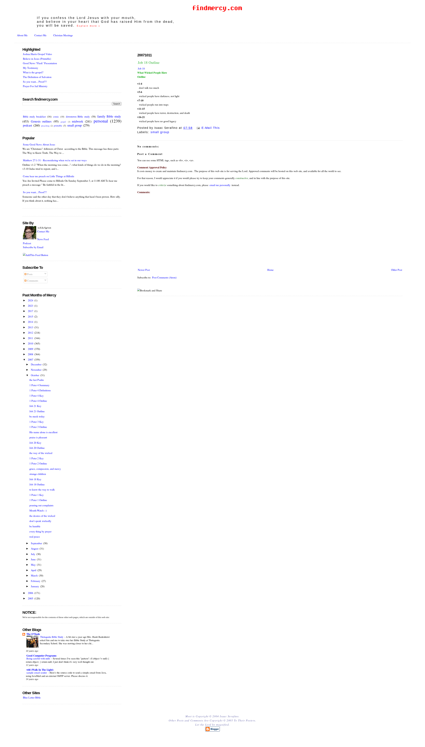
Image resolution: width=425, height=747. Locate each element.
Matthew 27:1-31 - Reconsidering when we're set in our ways (55, 160)
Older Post (396, 269)
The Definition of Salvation (37, 77)
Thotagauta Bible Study (52, 636)
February (36, 581)
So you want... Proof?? (35, 81)
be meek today (37, 416)
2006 (31, 593)
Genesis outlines (41, 121)
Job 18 (141, 68)
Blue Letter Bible (32, 697)
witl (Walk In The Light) (39, 670)
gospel (63, 121)
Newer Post (144, 269)
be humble (34, 526)
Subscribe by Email (33, 247)
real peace (34, 536)
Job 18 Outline (149, 62)
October (35, 375)
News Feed (43, 239)
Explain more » (88, 26)
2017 (31, 311)
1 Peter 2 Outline (38, 463)
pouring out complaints (41, 505)
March (34, 575)
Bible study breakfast (34, 116)
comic (56, 116)
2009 (31, 349)
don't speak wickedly (40, 521)
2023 (31, 305)
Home (270, 269)
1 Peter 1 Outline (38, 500)
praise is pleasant (38, 437)
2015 (31, 316)
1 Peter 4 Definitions (40, 390)
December (36, 364)
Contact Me (40, 35)
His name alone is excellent (43, 432)
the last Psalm (36, 379)
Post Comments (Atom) (164, 277)
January (35, 586)
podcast (27, 125)
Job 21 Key (35, 406)
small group (160, 132)
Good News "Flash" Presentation (40, 63)
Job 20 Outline (37, 447)
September (37, 543)
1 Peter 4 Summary (39, 385)
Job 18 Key (35, 479)
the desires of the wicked (42, 515)
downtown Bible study (78, 116)
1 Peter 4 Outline (38, 400)
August (35, 548)
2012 (31, 332)
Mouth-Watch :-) (38, 510)
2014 (31, 321)
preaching (45, 125)
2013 (31, 327)
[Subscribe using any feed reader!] (35, 255)
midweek (77, 121)
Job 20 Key (35, 442)
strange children (37, 474)
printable (58, 125)
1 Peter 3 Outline (38, 427)
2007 (31, 359)
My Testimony (30, 67)
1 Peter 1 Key (36, 495)
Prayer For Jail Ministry (35, 86)
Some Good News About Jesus (39, 144)
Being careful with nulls (38, 658)
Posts (29, 274)
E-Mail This (210, 127)
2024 (31, 300)
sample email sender (37, 672)
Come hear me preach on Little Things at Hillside (48, 176)
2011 (31, 338)
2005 (31, 598)
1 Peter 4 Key (36, 395)
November (36, 369)
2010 (31, 343)
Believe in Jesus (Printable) (37, 58)
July (33, 554)
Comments (32, 280)
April (34, 570)
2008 (31, 354)
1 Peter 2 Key (36, 458)
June (33, 559)
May (33, 564)
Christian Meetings (63, 35)
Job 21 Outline (37, 411)
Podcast (27, 243)
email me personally (220, 185)
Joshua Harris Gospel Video (37, 54)
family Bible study (109, 116)
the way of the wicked (40, 453)
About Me (22, 35)
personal (101, 121)
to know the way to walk (42, 489)
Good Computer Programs (41, 655)
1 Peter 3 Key (36, 421)
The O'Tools (33, 634)
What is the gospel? (33, 72)
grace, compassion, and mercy (45, 468)
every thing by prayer (40, 531)
